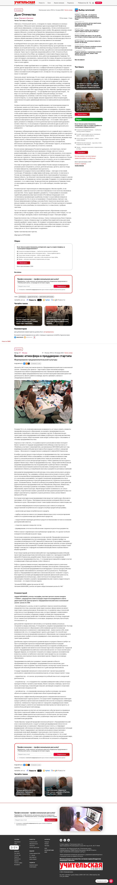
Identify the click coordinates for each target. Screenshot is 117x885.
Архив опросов (79, 165)
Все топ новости (80, 59)
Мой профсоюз (32, 857)
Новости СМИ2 (6, 341)
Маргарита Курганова (26, 18)
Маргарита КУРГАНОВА (46, 296)
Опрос (79, 119)
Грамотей (16, 857)
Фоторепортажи (49, 850)
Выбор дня (16, 851)
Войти (98, 2)
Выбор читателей (86, 10)
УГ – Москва (32, 855)
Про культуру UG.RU (20, 317)
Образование (17, 841)
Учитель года (49, 788)
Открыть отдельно (80, 163)
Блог (49, 3)
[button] (19, 337)
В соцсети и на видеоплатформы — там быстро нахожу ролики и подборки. (38, 251)
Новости (41, 3)
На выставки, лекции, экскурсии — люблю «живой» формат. (34, 255)
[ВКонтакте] (24, 364)
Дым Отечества (33, 296)
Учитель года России (34, 847)
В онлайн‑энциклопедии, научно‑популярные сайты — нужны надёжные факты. (39, 253)
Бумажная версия (33, 865)
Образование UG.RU (51, 317)
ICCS (46, 848)
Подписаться (61, 286)
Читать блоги (82, 114)
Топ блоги (79, 67)
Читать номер (68, 10)
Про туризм (17, 853)
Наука (15, 843)
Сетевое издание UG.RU (34, 853)
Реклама (47, 843)
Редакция (47, 841)
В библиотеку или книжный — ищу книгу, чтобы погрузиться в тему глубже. (38, 257)
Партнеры (47, 845)
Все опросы (17, 272)
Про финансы (17, 859)
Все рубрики (17, 864)
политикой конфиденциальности (33, 289)
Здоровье (16, 860)
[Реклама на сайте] (111, 881)
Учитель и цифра (18, 862)
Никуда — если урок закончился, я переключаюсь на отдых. (34, 259)
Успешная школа (33, 841)
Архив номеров (59, 3)
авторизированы (49, 332)
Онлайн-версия (32, 866)
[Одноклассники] (26, 364)
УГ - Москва (23, 353)
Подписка (70, 3)
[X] (29, 364)
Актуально (18, 10)
